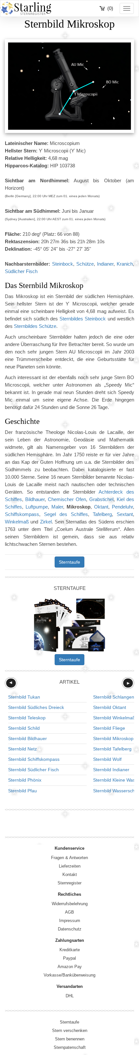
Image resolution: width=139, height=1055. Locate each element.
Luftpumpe (37, 507)
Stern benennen (69, 1039)
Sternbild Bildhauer (27, 738)
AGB (69, 912)
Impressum (69, 920)
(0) (110, 8)
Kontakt (69, 874)
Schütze (85, 264)
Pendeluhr (122, 507)
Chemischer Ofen (67, 499)
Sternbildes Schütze (35, 326)
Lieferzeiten (69, 866)
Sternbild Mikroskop (113, 738)
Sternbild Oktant (109, 707)
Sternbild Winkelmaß (114, 717)
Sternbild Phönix (24, 780)
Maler (57, 507)
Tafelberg (102, 514)
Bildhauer (35, 499)
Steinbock (62, 264)
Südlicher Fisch (21, 271)
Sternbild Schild (24, 728)
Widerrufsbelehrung (70, 903)
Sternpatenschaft (70, 1047)
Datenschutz (69, 929)
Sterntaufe (69, 562)
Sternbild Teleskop (27, 717)
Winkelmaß (17, 521)
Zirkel (46, 521)
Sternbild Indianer (111, 769)
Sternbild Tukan (24, 697)
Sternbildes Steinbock (82, 318)
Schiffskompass (22, 514)
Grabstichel (101, 499)
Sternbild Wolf (107, 759)
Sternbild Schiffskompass (33, 759)
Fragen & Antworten (69, 857)
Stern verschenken (69, 1030)
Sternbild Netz (22, 748)
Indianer (105, 264)
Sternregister (69, 883)
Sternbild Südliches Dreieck (36, 707)
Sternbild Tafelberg (112, 748)
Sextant (125, 514)
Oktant (101, 507)
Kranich (125, 264)
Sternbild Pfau (22, 790)
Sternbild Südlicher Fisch (33, 769)
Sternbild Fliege (109, 728)
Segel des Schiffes (66, 514)
